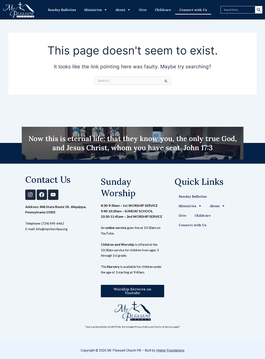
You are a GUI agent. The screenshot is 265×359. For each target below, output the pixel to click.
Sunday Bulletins (62, 10)
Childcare (163, 10)
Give (143, 10)
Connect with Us (193, 10)
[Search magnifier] (258, 9)
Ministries (93, 10)
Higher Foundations (170, 350)
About (120, 10)
